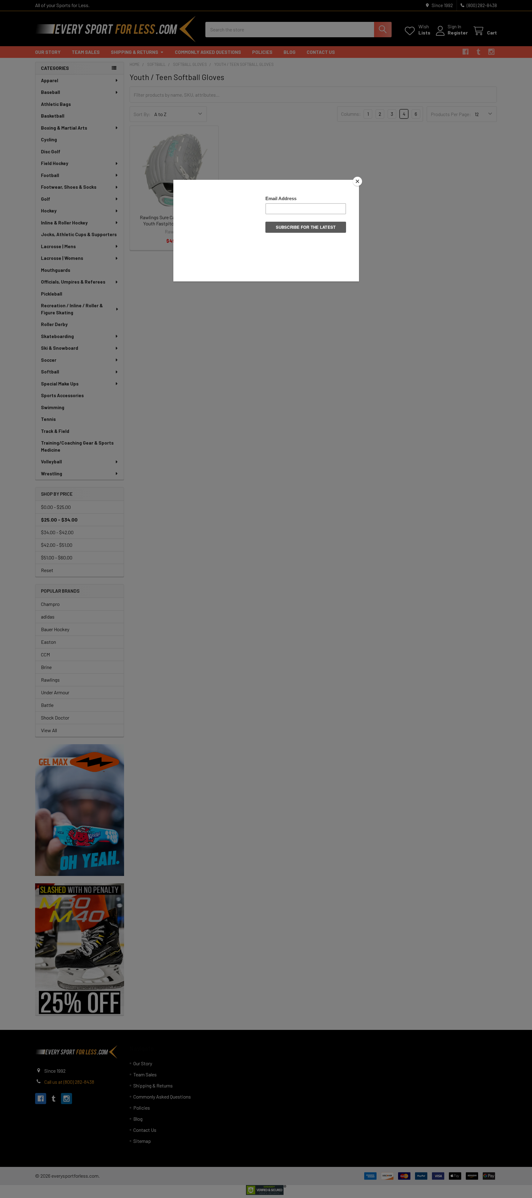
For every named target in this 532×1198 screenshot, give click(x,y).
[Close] (357, 181)
